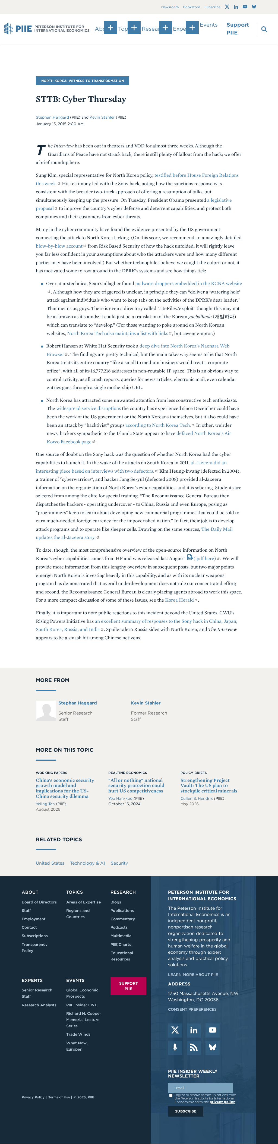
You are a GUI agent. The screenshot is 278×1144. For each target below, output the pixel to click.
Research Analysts (39, 1005)
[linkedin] (194, 1030)
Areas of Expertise (83, 902)
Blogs (115, 902)
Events (209, 24)
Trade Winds (78, 1034)
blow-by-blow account (59, 246)
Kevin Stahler (103, 117)
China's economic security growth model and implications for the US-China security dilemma (65, 788)
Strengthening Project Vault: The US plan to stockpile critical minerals (209, 785)
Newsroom (170, 7)
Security (119, 863)
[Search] (261, 29)
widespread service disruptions (88, 408)
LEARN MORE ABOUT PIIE (193, 974)
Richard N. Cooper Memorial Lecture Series (83, 1019)
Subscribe (212, 7)
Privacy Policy (33, 1097)
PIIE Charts (120, 944)
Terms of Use (59, 1097)
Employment (34, 919)
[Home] (47, 29)
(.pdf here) (205, 558)
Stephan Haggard (53, 117)
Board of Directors (39, 902)
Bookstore (191, 7)
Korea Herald (179, 600)
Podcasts (119, 927)
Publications (122, 910)
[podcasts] (175, 1048)
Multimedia (120, 936)
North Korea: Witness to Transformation (82, 81)
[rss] (194, 1048)
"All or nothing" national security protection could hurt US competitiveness (136, 785)
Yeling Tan (46, 804)
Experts (32, 980)
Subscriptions (35, 936)
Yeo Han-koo (121, 798)
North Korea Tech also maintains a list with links (117, 333)
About (30, 892)
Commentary (122, 919)
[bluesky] (213, 1048)
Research (123, 892)
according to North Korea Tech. (158, 425)
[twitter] (175, 1030)
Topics (74, 892)
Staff (26, 910)
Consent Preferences (192, 1009)
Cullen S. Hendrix (197, 798)
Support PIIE (238, 28)
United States (50, 863)
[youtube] (213, 1030)
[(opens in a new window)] (227, 7)
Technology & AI (87, 863)
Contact (29, 927)
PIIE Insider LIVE (81, 1005)
